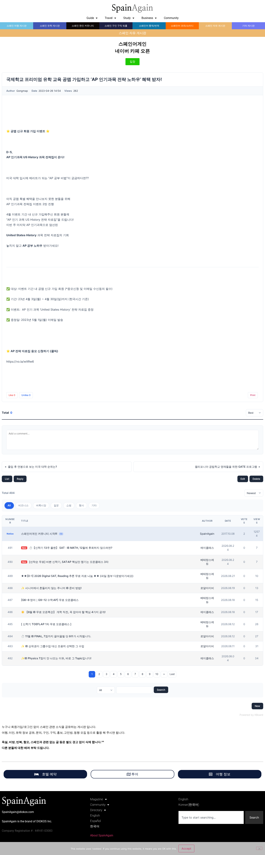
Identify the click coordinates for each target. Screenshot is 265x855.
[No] (259, 848)
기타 (94, 505)
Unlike (25, 395)
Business (147, 18)
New (257, 705)
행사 (81, 505)
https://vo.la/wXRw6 (20, 361)
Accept (186, 848)
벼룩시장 (41, 505)
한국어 (94, 826)
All (9, 505)
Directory (96, 810)
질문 (56, 505)
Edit (242, 478)
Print (252, 395)
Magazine (96, 799)
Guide (90, 18)
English (95, 815)
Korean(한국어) (188, 804)
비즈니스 (23, 505)
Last (172, 674)
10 (156, 674)
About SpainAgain (101, 835)
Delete (256, 478)
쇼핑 (68, 505)
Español (95, 821)
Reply (20, 478)
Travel (108, 18)
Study (127, 18)
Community (171, 18)
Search (161, 689)
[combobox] (211, 817)
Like (12, 395)
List (7, 478)
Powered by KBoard (251, 714)
